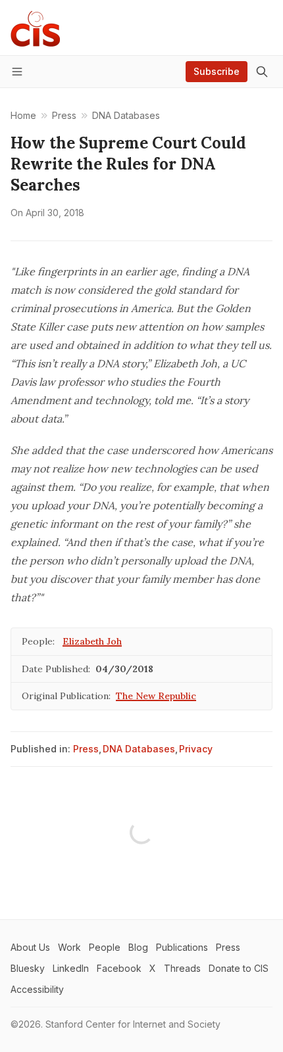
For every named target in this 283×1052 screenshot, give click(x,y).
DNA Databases (139, 748)
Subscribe (216, 71)
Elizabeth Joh (92, 641)
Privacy (196, 748)
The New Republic (156, 696)
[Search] (261, 71)
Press (86, 748)
